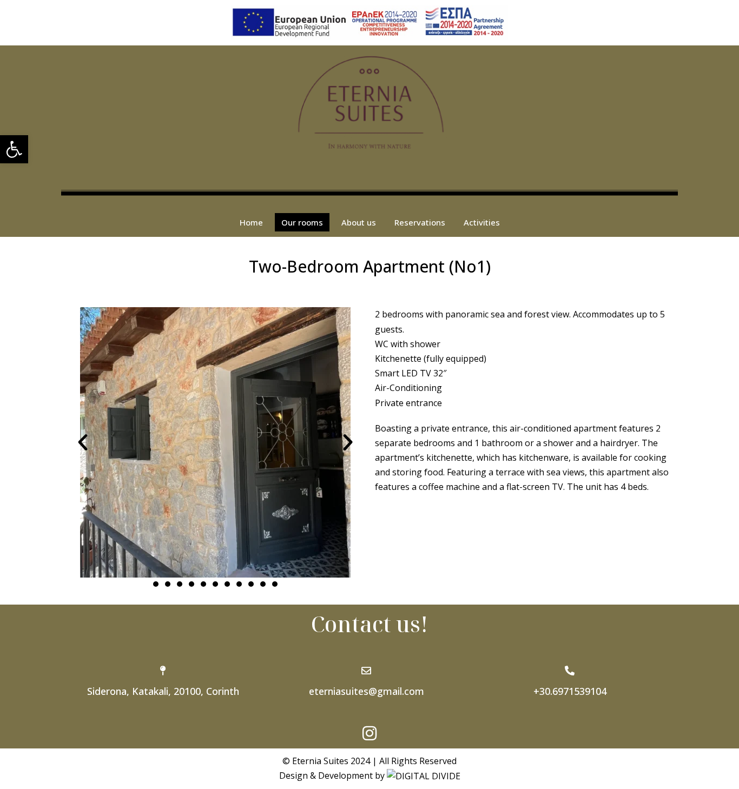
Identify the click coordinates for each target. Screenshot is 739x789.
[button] (83, 442)
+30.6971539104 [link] (569, 691)
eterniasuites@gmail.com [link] (366, 691)
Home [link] (251, 222)
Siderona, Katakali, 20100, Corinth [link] (163, 691)
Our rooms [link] (302, 222)
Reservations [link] (419, 222)
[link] (14, 149)
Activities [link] (482, 222)
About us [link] (358, 222)
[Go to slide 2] (167, 584)
